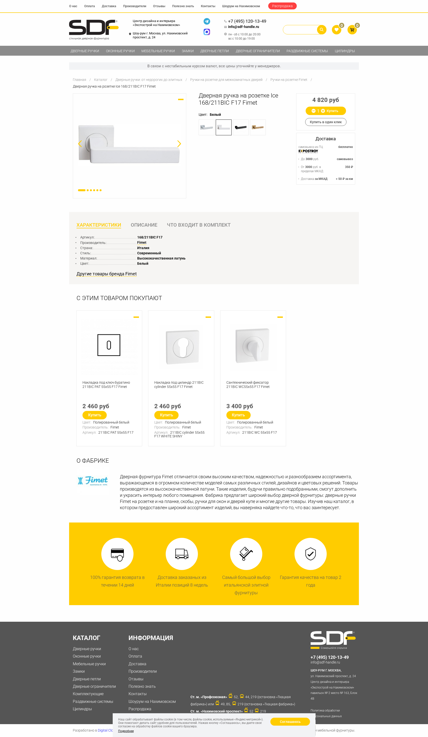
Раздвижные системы (307, 51)
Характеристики (99, 225)
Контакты (208, 6)
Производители (134, 6)
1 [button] (81, 190)
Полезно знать (183, 6)
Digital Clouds (108, 730)
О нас (73, 6)
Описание (144, 225)
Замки (188, 51)
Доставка (109, 6)
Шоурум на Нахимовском (241, 6)
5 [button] (97, 190)
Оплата (89, 6)
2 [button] (88, 190)
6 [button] (101, 190)
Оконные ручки (120, 51)
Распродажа (282, 6)
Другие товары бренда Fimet (107, 273)
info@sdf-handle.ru (243, 27)
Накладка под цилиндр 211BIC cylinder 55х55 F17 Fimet (179, 384)
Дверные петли (214, 51)
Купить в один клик (326, 122)
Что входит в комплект (199, 225)
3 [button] (91, 190)
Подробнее (126, 731)
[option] (129, 144)
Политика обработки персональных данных (326, 713)
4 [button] (94, 190)
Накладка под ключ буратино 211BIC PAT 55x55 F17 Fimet (106, 384)
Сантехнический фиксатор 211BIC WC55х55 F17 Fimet (248, 384)
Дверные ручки (85, 51)
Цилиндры (345, 51)
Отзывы (159, 6)
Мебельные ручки (158, 51)
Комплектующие (88, 693)
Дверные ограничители (258, 51)
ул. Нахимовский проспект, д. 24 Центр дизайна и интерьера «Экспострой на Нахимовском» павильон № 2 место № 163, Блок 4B (334, 684)
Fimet (141, 242)
